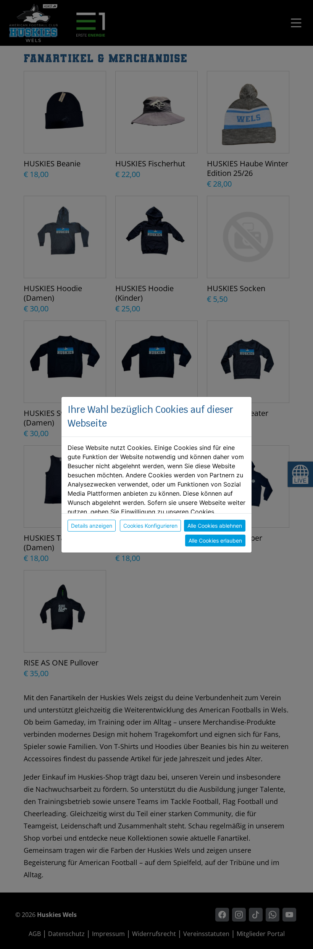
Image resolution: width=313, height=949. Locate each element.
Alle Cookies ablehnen (214, 525)
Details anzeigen (91, 525)
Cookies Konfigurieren (150, 525)
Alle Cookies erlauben (215, 540)
